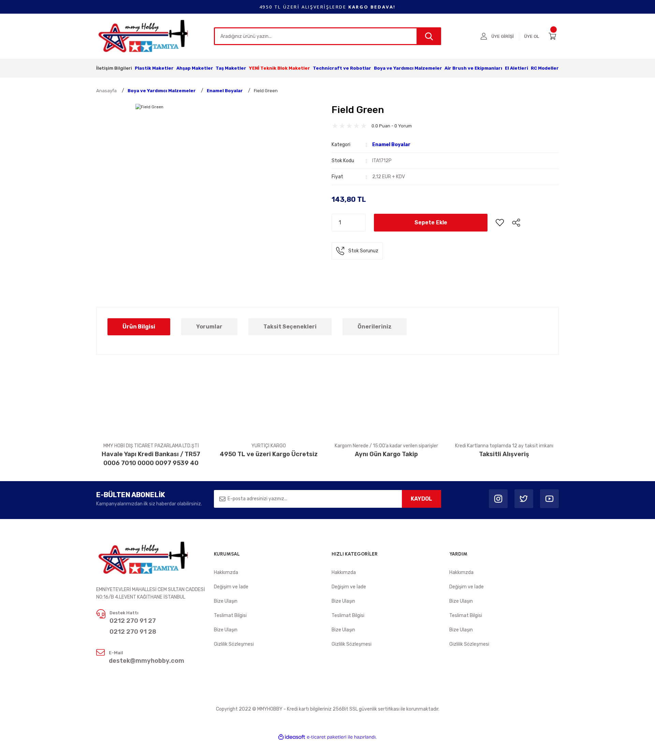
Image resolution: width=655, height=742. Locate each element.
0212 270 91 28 (133, 631)
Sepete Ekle (430, 222)
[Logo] (143, 35)
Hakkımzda (226, 572)
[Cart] (554, 36)
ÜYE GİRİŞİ (502, 36)
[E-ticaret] (327, 737)
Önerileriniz (375, 326)
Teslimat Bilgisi (230, 615)
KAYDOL (421, 498)
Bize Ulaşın (225, 601)
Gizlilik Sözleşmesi (234, 644)
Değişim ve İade (231, 587)
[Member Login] (483, 36)
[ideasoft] (291, 737)
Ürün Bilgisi (138, 326)
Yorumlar (209, 326)
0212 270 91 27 (133, 621)
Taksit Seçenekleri (290, 326)
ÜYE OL (531, 36)
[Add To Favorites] (500, 223)
